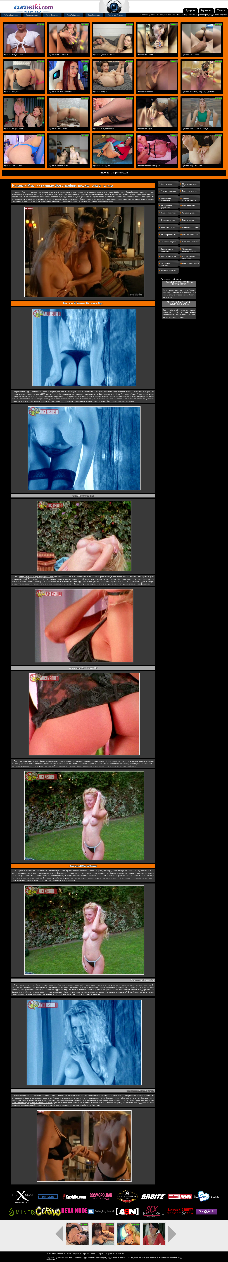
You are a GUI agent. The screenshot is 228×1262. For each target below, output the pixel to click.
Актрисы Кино (78, 1254)
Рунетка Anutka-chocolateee (62, 92)
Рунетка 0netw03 (145, 55)
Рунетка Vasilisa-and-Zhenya (195, 129)
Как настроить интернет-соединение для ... (179, 303)
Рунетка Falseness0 (191, 55)
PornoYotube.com (73, 15)
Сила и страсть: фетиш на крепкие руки (179, 283)
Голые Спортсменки (117, 1254)
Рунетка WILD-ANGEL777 (60, 55)
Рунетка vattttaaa (145, 92)
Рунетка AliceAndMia (58, 166)
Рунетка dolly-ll (100, 92)
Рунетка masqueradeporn (149, 166)
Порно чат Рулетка (115, 15)
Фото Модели (90, 1254)
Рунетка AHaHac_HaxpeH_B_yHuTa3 (198, 92)
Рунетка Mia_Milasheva (103, 129)
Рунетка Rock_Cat (101, 166)
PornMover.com (32, 15)
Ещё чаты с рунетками (114, 172)
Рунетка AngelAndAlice (14, 129)
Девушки (191, 10)
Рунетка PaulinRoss (13, 166)
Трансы (221, 10)
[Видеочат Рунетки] (33, 13)
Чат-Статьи (66, 1254)
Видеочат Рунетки (147, 15)
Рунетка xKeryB (144, 129)
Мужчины (206, 10)
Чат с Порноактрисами (165, 15)
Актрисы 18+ (103, 1254)
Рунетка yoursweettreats (104, 55)
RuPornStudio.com (11, 15)
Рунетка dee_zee (11, 92)
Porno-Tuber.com (52, 15)
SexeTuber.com (94, 15)
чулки (77, 197)
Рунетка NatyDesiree (13, 55)
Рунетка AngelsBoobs (192, 166)
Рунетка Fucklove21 (58, 129)
